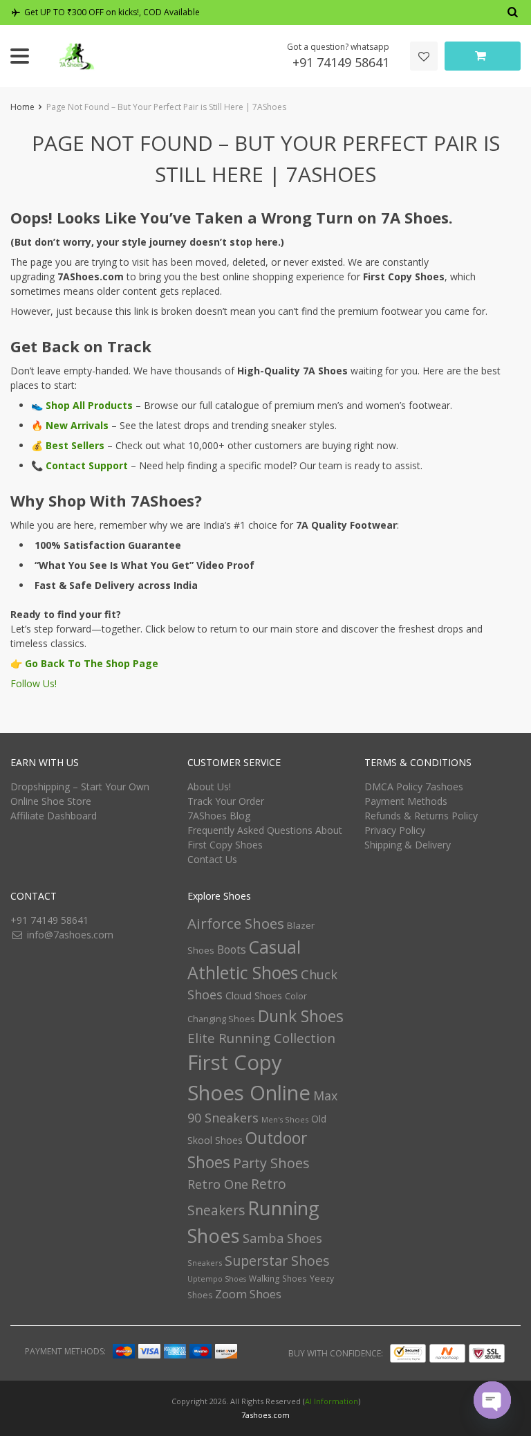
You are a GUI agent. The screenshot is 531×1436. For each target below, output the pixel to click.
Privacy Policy (394, 830)
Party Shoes (271, 1163)
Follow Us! (33, 683)
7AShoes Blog (218, 815)
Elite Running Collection (261, 1037)
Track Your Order (225, 801)
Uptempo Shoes (216, 1279)
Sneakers (204, 1262)
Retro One (217, 1184)
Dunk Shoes (301, 1016)
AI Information (331, 1401)
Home (22, 107)
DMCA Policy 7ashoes (413, 786)
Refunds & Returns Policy (421, 815)
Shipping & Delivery (407, 844)
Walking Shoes (278, 1278)
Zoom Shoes (248, 1294)
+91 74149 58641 (340, 62)
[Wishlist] (424, 56)
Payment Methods (405, 801)
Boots (231, 949)
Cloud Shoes (253, 995)
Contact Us (212, 859)
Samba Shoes (282, 1238)
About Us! (209, 786)
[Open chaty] (492, 1400)
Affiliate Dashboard (53, 815)
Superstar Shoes (277, 1260)
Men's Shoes (284, 1119)
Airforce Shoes (235, 923)
